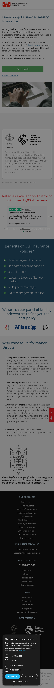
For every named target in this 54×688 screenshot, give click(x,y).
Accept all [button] (12, 676)
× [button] (37, 637)
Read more (22, 650)
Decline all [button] (29, 676)
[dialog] (27, 344)
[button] (21, 681)
